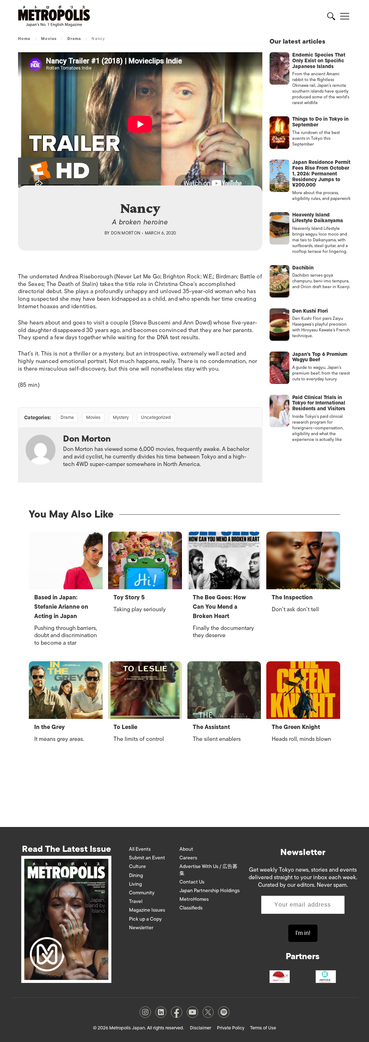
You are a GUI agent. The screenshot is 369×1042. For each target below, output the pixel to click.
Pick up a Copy (145, 919)
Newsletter (141, 928)
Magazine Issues (147, 910)
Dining (136, 875)
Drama (74, 38)
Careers (188, 858)
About (186, 849)
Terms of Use (263, 1028)
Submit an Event (147, 858)
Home (24, 38)
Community (142, 893)
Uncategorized (156, 417)
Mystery (121, 417)
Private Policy (230, 1028)
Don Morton (126, 233)
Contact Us (191, 882)
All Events (140, 849)
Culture (137, 866)
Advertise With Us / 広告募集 (208, 869)
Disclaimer (200, 1028)
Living (135, 884)
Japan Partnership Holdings (209, 890)
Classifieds (191, 908)
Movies (49, 38)
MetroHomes (194, 899)
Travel (135, 901)
